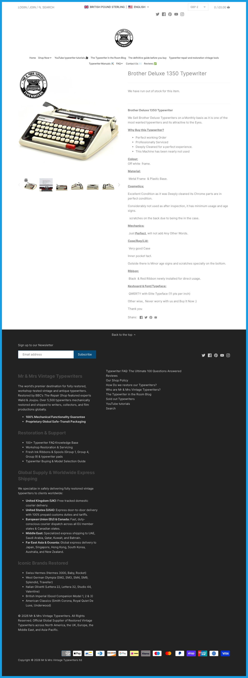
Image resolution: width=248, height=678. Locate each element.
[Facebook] (164, 14)
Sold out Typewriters (120, 399)
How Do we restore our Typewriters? (131, 385)
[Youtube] (176, 14)
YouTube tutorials (118, 404)
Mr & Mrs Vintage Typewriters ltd (61, 660)
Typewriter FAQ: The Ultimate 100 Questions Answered (143, 371)
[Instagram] (182, 14)
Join (32, 7)
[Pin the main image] (150, 317)
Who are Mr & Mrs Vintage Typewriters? (133, 389)
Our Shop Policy (117, 380)
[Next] (119, 185)
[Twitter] (157, 14)
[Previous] (19, 185)
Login (22, 7)
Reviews (112, 376)
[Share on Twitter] (146, 317)
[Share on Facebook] (141, 317)
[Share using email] (155, 317)
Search (111, 408)
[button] (117, 7)
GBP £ (194, 7)
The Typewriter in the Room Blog (128, 394)
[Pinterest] (170, 14)
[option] (30, 185)
